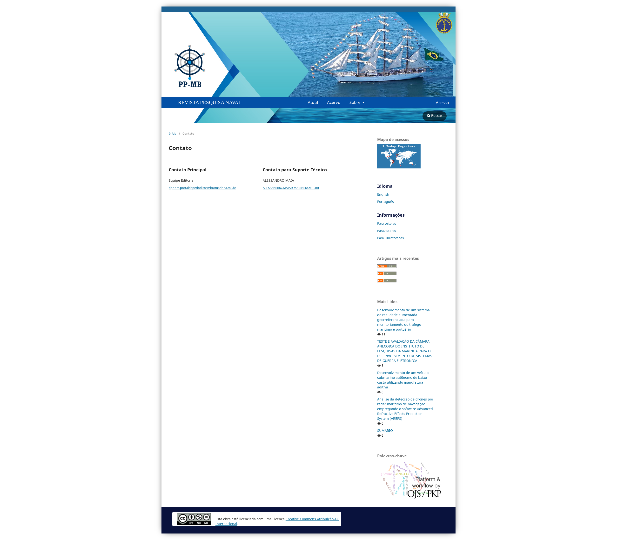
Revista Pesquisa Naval (209, 102)
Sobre (355, 102)
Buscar (436, 115)
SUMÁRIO (385, 430)
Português (385, 201)
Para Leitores (386, 223)
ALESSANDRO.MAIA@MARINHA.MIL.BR (291, 188)
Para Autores (386, 230)
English (383, 194)
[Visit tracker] (399, 167)
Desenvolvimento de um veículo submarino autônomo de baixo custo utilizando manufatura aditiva (403, 379)
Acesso (442, 102)
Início (172, 133)
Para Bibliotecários (390, 238)
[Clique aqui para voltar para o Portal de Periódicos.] (107, 66)
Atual (313, 102)
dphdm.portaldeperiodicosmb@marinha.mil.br (202, 188)
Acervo (333, 102)
